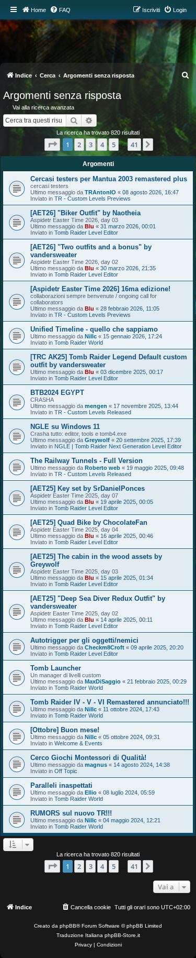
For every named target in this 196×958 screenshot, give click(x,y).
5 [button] (114, 144)
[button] (52, 144)
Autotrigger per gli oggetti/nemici (84, 640)
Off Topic (65, 771)
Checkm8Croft (104, 647)
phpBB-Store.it (122, 935)
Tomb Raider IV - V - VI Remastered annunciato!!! (109, 702)
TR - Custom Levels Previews (92, 198)
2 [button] (79, 144)
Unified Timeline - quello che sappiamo (94, 329)
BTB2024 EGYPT (57, 393)
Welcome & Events (78, 743)
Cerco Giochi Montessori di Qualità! (88, 758)
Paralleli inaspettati (61, 785)
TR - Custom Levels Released (92, 412)
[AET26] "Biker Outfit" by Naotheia (85, 213)
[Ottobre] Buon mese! (64, 730)
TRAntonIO (100, 192)
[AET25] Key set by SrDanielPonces (87, 488)
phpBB (68, 926)
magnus (96, 765)
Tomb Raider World (78, 342)
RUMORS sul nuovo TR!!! (71, 813)
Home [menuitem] (38, 10)
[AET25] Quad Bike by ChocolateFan (88, 522)
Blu (89, 226)
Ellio (91, 792)
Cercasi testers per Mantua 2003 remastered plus (108, 179)
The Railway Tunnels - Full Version (86, 461)
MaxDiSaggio (103, 681)
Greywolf (97, 440)
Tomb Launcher (55, 668)
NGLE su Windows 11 (65, 427)
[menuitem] (60, 10)
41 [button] (134, 144)
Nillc (91, 336)
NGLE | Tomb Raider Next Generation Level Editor (118, 446)
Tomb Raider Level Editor (86, 232)
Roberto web (102, 468)
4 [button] (102, 144)
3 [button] (91, 144)
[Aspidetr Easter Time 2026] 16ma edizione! (100, 289)
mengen (96, 406)
